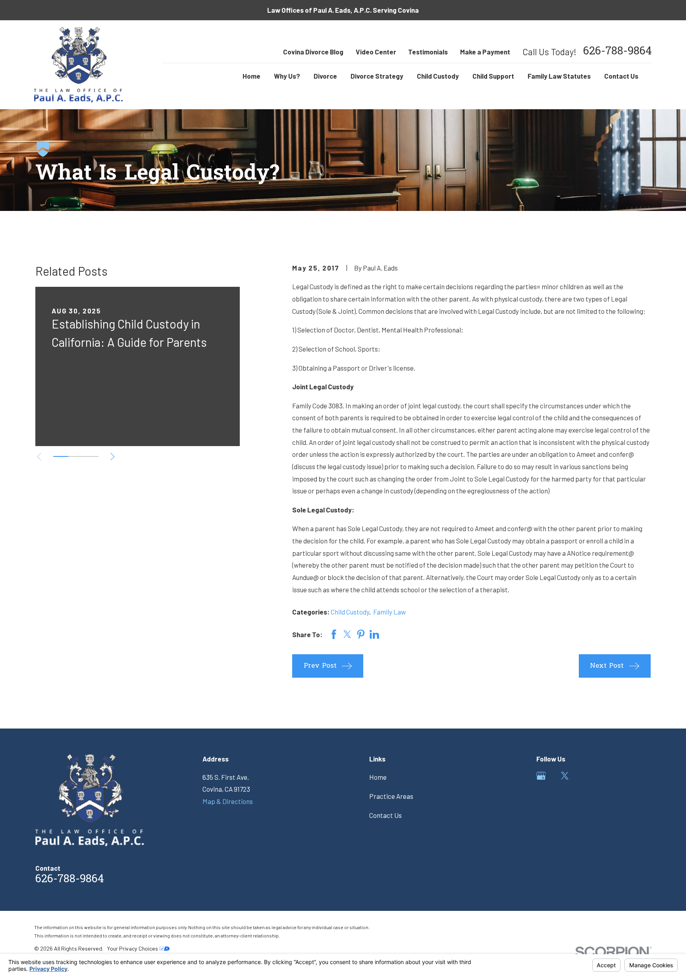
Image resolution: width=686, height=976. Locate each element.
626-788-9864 (617, 51)
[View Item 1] (60, 456)
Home (378, 777)
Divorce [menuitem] (325, 76)
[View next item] (112, 456)
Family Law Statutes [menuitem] (559, 76)
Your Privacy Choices (133, 948)
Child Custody (350, 612)
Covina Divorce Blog (313, 52)
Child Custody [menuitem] (438, 76)
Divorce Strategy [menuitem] (377, 76)
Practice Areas (391, 796)
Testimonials (428, 52)
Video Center (376, 52)
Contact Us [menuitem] (621, 76)
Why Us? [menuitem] (287, 76)
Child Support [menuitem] (493, 76)
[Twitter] (565, 776)
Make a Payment (485, 52)
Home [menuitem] (251, 76)
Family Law (389, 612)
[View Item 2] (75, 456)
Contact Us (385, 815)
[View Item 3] (90, 456)
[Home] (78, 64)
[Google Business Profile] (541, 776)
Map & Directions (227, 801)
